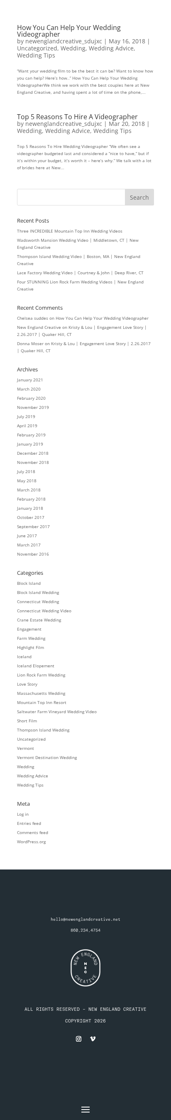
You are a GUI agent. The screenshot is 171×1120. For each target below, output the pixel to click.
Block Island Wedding (38, 592)
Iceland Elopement (35, 666)
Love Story (27, 684)
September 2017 (33, 526)
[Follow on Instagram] (78, 1039)
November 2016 (33, 554)
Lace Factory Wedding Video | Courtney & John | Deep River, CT (80, 273)
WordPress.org (31, 841)
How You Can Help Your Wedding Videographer (69, 31)
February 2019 (31, 435)
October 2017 (30, 517)
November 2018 (33, 462)
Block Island (29, 583)
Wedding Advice (111, 48)
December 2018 (33, 453)
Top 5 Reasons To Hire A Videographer (77, 116)
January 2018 (30, 508)
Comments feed (32, 832)
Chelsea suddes (32, 318)
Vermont (25, 748)
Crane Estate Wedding (39, 620)
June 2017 (27, 536)
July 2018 (26, 471)
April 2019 (27, 425)
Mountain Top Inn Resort (41, 702)
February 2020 (31, 398)
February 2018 (31, 499)
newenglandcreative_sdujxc (63, 41)
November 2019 (33, 407)
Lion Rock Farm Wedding (41, 675)
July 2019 (26, 416)
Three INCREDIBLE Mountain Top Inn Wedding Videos (69, 231)
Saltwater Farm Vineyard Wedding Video (57, 711)
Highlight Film (30, 647)
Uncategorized (37, 48)
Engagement (29, 629)
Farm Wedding (31, 638)
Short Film (27, 721)
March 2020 (29, 389)
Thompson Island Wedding (43, 730)
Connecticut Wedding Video (44, 611)
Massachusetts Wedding (41, 693)
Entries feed (29, 823)
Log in (23, 814)
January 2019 (30, 444)
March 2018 (29, 490)
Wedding (73, 48)
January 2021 (30, 380)
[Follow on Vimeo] (92, 1039)
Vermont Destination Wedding (47, 757)
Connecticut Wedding (38, 601)
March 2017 (29, 545)
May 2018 (27, 481)
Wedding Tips (36, 55)
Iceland (24, 656)
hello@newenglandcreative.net (85, 919)
